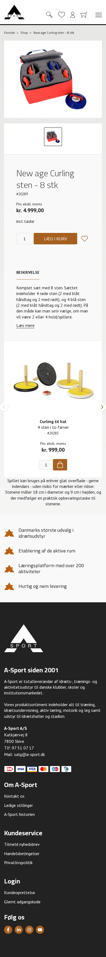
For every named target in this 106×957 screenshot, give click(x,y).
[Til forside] (14, 12)
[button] (4, 407)
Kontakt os (14, 796)
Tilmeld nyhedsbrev (22, 844)
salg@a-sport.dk (29, 754)
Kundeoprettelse (19, 892)
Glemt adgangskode (22, 901)
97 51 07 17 (23, 748)
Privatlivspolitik (18, 862)
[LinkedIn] (19, 930)
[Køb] (60, 464)
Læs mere (25, 325)
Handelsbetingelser (21, 853)
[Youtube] (40, 930)
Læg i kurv (55, 239)
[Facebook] (8, 930)
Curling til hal (53, 421)
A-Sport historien (19, 814)
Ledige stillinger (18, 805)
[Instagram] (29, 930)
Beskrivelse (27, 272)
